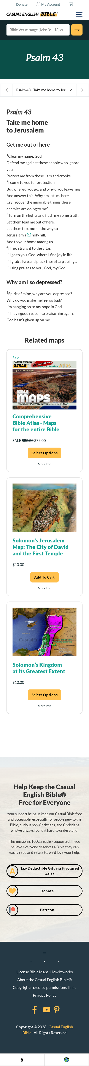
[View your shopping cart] (70, 4)
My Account (50, 4)
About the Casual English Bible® (44, 979)
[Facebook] (29, 1009)
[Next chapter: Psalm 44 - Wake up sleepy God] (82, 90)
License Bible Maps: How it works (44, 971)
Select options (44, 453)
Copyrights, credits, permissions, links (44, 987)
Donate (22, 4)
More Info (44, 464)
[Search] (77, 30)
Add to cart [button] (44, 577)
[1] (29, 235)
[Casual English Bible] (32, 14)
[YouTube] (41, 1009)
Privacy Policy (44, 995)
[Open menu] (44, 953)
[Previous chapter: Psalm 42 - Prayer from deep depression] (6, 90)
